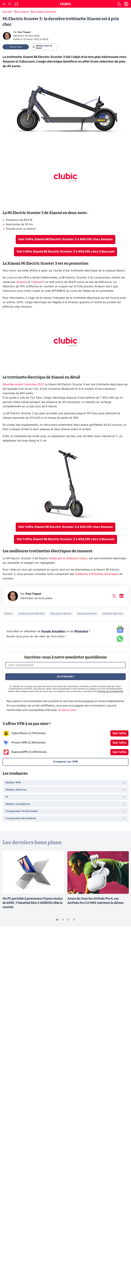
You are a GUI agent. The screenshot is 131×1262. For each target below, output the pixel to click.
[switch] (119, 4)
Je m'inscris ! (65, 676)
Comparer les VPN (65, 761)
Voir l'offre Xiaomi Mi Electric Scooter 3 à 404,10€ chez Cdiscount (65, 251)
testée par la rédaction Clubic (68, 558)
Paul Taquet (24, 32)
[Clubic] (65, 4)
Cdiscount (37, 282)
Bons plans (21, 11)
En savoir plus (67, 710)
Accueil (7, 11)
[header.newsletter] (16, 4)
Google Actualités (53, 631)
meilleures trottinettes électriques (97, 574)
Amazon (21, 282)
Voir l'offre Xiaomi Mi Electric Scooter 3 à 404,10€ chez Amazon (65, 239)
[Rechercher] (10, 4)
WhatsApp (81, 631)
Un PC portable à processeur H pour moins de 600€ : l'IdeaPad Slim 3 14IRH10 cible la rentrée (33, 903)
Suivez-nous (16, 47)
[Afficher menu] (4, 4)
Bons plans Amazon (43, 11)
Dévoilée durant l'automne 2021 (23, 384)
